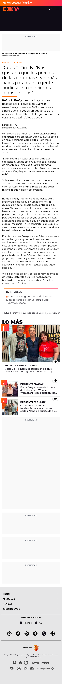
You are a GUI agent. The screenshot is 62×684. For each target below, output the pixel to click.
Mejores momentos (10, 56)
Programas (20, 53)
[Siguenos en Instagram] (27, 635)
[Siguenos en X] (44, 635)
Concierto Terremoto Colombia (16, 4)
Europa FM (7, 53)
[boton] (45, 594)
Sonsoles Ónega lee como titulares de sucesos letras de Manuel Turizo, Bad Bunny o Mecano (29, 299)
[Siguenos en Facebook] (35, 635)
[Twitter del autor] (16, 125)
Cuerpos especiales (36, 53)
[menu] (57, 8)
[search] (50, 9)
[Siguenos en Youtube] (9, 635)
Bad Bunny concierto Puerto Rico (17, 2)
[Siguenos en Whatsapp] (52, 635)
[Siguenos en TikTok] (18, 635)
